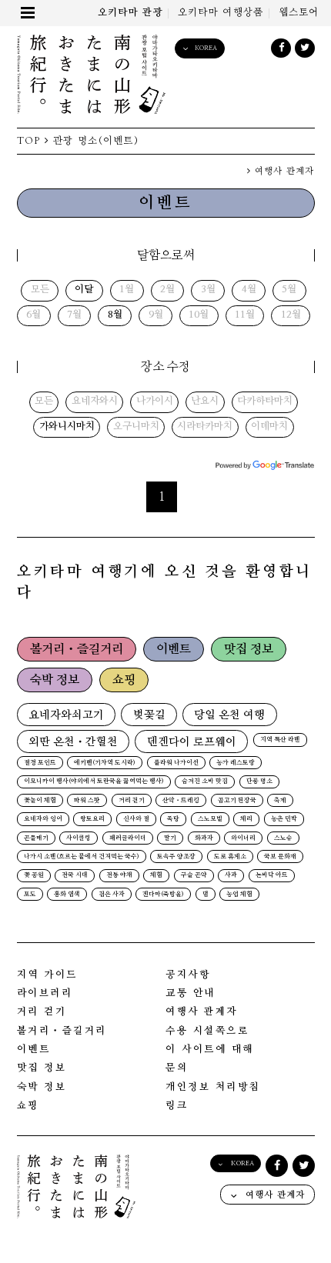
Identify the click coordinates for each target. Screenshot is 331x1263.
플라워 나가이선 (176, 763)
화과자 (204, 838)
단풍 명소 (259, 781)
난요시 (205, 401)
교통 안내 (191, 993)
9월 (156, 315)
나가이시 (154, 401)
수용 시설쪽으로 (207, 1031)
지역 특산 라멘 (280, 740)
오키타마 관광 (130, 13)
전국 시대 (75, 875)
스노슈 (283, 838)
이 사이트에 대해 (210, 1050)
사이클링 (78, 838)
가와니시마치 (67, 427)
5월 (289, 290)
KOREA (206, 48)
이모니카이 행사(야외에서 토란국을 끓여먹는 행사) (94, 781)
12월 (291, 315)
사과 (231, 875)
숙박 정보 (54, 680)
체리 (246, 819)
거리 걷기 (132, 801)
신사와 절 (136, 819)
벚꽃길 (149, 715)
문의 (177, 1068)
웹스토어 (299, 13)
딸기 (170, 838)
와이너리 (243, 838)
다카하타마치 (265, 401)
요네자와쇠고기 (66, 715)
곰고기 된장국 (237, 801)
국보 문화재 (280, 857)
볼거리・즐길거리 (76, 649)
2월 (167, 290)
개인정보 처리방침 (213, 1087)
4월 (249, 290)
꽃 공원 (34, 875)
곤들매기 (36, 838)
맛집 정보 (248, 649)
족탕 (173, 819)
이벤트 (173, 649)
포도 (30, 894)
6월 (33, 315)
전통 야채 (119, 875)
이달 (84, 290)
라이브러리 (45, 993)
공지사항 (188, 975)
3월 (208, 290)
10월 (199, 315)
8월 (115, 315)
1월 (126, 290)
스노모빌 (210, 819)
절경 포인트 (40, 763)
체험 (156, 875)
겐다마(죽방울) (163, 894)
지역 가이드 (47, 975)
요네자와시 (95, 401)
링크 (177, 1106)
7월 (74, 315)
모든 (40, 290)
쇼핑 (123, 680)
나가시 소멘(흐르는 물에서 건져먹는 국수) (81, 857)
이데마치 (269, 427)
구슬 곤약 (194, 875)
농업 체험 (239, 894)
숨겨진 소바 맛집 (205, 781)
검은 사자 (112, 894)
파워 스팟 (87, 801)
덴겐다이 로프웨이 (191, 742)
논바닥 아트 (272, 875)
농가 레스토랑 (235, 763)
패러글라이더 (127, 838)
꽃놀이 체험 (40, 801)
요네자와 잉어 (43, 819)
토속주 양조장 (176, 857)
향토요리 (92, 819)
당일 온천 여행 (229, 715)
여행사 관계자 (282, 171)
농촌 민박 (284, 819)
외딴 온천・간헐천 (73, 742)
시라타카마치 (204, 427)
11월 (245, 315)
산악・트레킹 (180, 801)
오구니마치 (136, 427)
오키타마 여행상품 (221, 13)
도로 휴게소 (230, 857)
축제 (280, 801)
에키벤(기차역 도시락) (104, 763)
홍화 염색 (67, 894)
